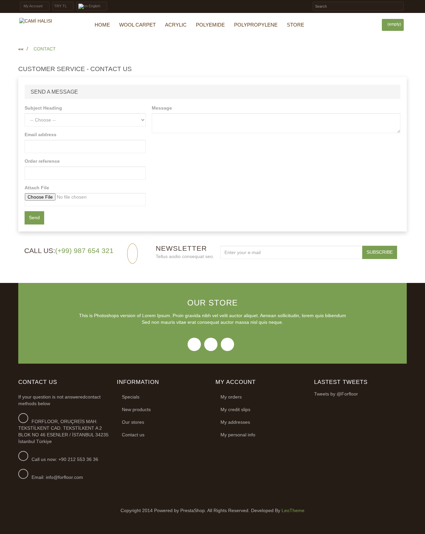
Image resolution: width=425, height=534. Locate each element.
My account (235, 382)
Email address (40, 134)
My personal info (237, 434)
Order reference (42, 161)
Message (162, 108)
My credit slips (235, 409)
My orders (231, 397)
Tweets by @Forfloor (336, 394)
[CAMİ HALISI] (48, 21)
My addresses (235, 422)
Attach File (37, 187)
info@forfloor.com (64, 477)
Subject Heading (43, 108)
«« (21, 48)
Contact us (133, 434)
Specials (130, 397)
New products (136, 409)
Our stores (133, 422)
